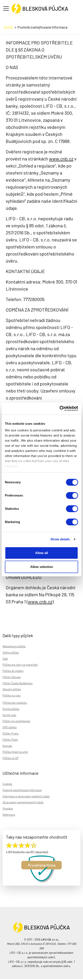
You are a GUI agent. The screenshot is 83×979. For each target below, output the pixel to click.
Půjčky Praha (11, 733)
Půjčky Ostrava (12, 677)
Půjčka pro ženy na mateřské (20, 664)
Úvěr (5, 658)
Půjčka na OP (11, 758)
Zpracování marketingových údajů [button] (23, 802)
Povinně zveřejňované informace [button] (22, 790)
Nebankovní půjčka (14, 646)
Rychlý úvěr (9, 715)
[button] (7, 9)
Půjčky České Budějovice (18, 683)
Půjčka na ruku (12, 695)
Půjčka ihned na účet (15, 752)
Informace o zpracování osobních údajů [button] (26, 796)
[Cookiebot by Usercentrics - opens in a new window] (59, 408)
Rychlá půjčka (11, 709)
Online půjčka (11, 652)
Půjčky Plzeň (10, 739)
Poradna (8, 808)
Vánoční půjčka (12, 689)
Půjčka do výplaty (13, 671)
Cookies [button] (7, 784)
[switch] (72, 495)
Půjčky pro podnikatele (16, 721)
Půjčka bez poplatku (15, 702)
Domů (8, 27)
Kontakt (7, 746)
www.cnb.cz (61, 158)
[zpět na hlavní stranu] (40, 7)
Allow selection (41, 567)
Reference (9, 814)
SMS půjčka (10, 727)
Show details (60, 539)
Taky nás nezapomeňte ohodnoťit (36, 836)
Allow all (41, 553)
